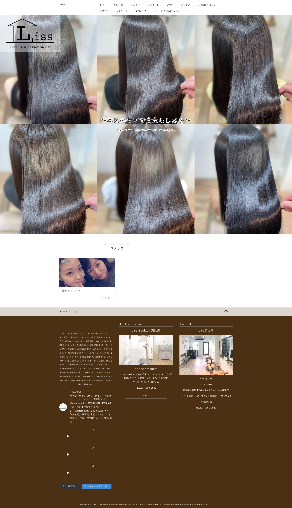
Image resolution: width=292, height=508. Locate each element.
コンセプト (153, 4)
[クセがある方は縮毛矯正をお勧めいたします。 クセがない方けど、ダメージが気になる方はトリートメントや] (86, 454)
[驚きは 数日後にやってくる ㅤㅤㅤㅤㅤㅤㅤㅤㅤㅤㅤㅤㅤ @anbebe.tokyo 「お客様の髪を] (104, 436)
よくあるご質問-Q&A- (168, 10)
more (146, 395)
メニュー (135, 4)
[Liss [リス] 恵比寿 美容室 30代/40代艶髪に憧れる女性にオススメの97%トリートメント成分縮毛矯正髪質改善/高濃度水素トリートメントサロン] (61, 7)
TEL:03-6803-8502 (146, 388)
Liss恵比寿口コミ (207, 4)
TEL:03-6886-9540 (206, 408)
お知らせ (118, 4)
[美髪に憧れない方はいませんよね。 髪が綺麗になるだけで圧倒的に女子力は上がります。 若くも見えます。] (86, 472)
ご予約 (170, 4)
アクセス (104, 10)
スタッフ (185, 4)
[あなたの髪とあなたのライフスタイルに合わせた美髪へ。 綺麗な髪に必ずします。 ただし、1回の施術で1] (67, 436)
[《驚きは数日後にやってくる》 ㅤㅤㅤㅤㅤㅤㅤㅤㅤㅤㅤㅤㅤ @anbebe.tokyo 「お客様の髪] (104, 454)
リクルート (122, 10)
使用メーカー (142, 10)
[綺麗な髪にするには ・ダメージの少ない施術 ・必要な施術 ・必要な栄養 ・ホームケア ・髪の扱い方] (67, 472)
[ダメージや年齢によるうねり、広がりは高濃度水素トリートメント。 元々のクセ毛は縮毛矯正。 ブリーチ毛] (86, 436)
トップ (103, 4)
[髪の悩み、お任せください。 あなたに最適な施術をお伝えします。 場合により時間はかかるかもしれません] (67, 454)
